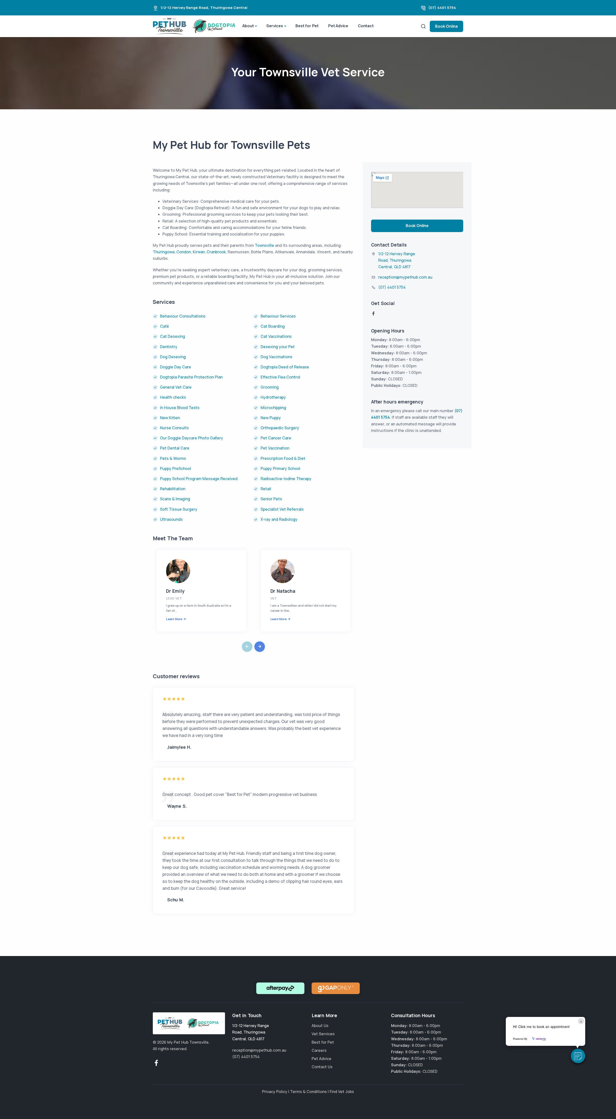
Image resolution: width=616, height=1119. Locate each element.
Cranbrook (216, 251)
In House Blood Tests (179, 407)
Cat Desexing (172, 336)
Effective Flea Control (280, 377)
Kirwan (199, 251)
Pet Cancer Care (276, 438)
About (248, 25)
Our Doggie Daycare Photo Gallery (191, 438)
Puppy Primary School (280, 468)
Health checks (173, 397)
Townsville (264, 245)
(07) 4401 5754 (442, 7)
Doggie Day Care (175, 367)
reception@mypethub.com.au (405, 277)
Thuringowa (163, 251)
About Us (320, 1025)
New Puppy (271, 417)
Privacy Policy (274, 1091)
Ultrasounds (171, 519)
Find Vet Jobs (342, 1091)
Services (274, 25)
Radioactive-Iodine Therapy (286, 478)
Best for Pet (307, 25)
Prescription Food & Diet (283, 458)
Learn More (174, 619)
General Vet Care (176, 387)
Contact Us (322, 1067)
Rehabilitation (172, 488)
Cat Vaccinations (276, 336)
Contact (366, 25)
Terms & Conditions (308, 1091)
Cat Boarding (273, 326)
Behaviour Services (278, 316)
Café (164, 326)
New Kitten (170, 417)
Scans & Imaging (175, 498)
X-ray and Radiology (279, 519)
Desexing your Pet (278, 346)
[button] (578, 1056)
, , (396, 260)
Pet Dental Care (174, 448)
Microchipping (273, 407)
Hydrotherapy (273, 397)
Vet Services (323, 1034)
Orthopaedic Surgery (280, 427)
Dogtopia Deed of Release (285, 367)
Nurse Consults (174, 427)
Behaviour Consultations (183, 316)
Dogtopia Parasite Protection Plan (191, 377)
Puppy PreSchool (175, 468)
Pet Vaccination (275, 448)
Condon (183, 251)
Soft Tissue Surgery (178, 509)
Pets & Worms (173, 458)
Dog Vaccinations (276, 356)
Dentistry (168, 346)
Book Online (446, 26)
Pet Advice (338, 25)
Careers (319, 1050)
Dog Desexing (173, 356)
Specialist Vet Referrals (282, 509)
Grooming (270, 387)
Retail (266, 488)
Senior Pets (271, 498)
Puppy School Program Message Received (198, 478)
